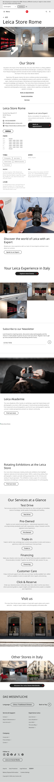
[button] (49, 704)
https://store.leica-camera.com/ (15, 126)
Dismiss (26, 6)
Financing (27, 564)
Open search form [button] (46, 11)
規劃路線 (8, 131)
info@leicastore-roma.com (13, 123)
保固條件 (31, 768)
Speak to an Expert (12, 252)
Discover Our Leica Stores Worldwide (27, 685)
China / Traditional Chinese (22, 704)
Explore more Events (27, 274)
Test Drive (27, 514)
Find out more (11, 413)
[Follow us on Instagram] (4, 754)
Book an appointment (37, 125)
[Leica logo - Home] (27, 11)
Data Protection (13, 768)
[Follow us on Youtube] (7, 754)
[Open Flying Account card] (49, 11)
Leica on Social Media (12, 760)
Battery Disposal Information (10, 772)
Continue (21, 6)
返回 (6, 17)
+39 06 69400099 (10, 121)
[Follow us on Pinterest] (22, 754)
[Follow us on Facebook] (11, 754)
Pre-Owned (27, 532)
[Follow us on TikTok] (15, 754)
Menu (8, 12)
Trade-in (27, 548)
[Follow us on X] (18, 754)
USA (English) (7, 6)
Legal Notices (23, 768)
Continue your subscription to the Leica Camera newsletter (49, 342)
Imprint (5, 768)
